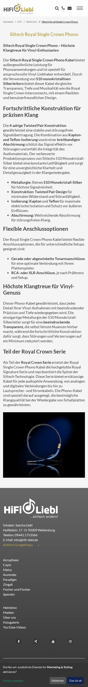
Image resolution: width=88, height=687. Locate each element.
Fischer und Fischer (16, 589)
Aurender (10, 575)
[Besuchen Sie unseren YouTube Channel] (53, 641)
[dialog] (44, 675)
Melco (7, 570)
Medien (8, 612)
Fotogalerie (11, 622)
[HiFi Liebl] (18, 8)
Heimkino (10, 607)
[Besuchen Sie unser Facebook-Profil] (18, 641)
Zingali (8, 584)
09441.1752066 (26, 535)
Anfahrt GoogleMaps (18, 545)
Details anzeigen (13, 680)
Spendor (9, 594)
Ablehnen (58, 680)
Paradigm (10, 579)
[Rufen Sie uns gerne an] (64, 8)
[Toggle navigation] (80, 8)
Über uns (9, 617)
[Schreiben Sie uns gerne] (70, 8)
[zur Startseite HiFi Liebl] (31, 508)
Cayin (7, 565)
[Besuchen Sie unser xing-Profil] (36, 641)
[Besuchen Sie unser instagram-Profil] (70, 641)
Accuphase (10, 560)
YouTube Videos (14, 627)
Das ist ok (75, 680)
